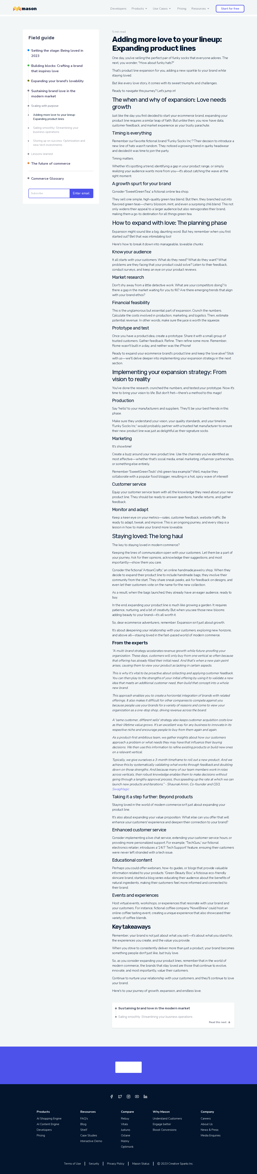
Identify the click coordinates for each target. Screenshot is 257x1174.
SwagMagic (120, 789)
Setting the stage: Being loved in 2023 (57, 53)
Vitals (124, 1124)
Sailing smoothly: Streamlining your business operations (55, 130)
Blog (83, 1124)
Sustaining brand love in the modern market (53, 93)
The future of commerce (50, 163)
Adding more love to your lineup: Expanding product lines (54, 117)
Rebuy (125, 1118)
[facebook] (111, 1096)
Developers (118, 9)
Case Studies (88, 1135)
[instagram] (128, 1096)
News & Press (209, 1130)
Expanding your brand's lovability (57, 81)
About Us (207, 1124)
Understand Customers (167, 1118)
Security (94, 1164)
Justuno (125, 1130)
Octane (125, 1135)
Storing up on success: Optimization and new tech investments (59, 143)
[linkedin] (145, 1096)
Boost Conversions (164, 1130)
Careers (206, 1118)
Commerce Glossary (47, 178)
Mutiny (125, 1141)
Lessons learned (42, 154)
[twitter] (120, 1096)
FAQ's (84, 1118)
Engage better (162, 1124)
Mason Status (140, 1164)
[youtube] (137, 1096)
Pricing (181, 9)
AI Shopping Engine (49, 1118)
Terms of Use (72, 1164)
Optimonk (127, 1147)
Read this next (217, 1022)
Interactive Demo (91, 1141)
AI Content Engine (48, 1124)
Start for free (230, 9)
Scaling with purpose (45, 106)
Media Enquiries (211, 1135)
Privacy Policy (115, 1164)
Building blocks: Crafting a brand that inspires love (57, 68)
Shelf (83, 1130)
